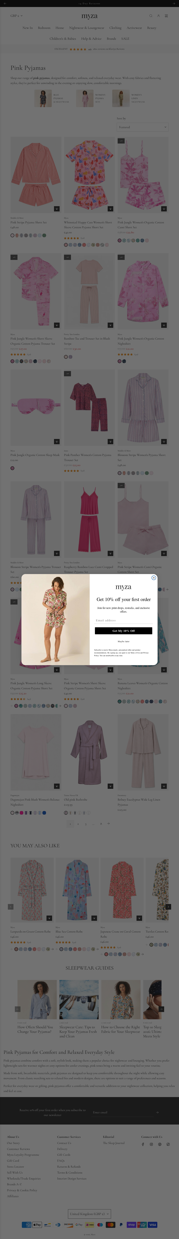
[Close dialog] (154, 578)
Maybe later (124, 641)
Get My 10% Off (124, 631)
